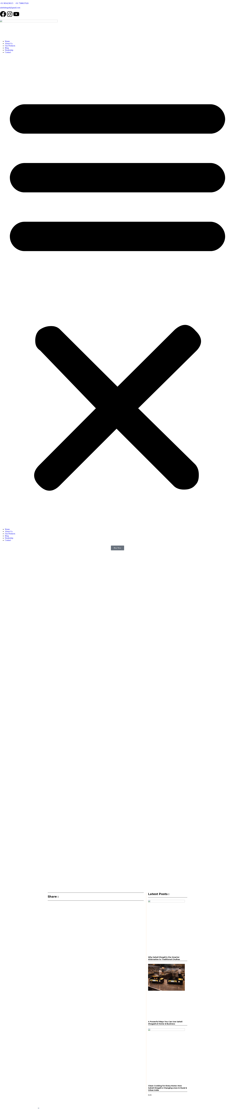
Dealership (9, 50)
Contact (8, 52)
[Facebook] (3, 14)
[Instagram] (10, 14)
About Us (8, 43)
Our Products (10, 46)
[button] (117, 290)
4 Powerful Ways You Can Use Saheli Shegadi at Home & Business (165, 1023)
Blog (7, 48)
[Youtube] (16, 14)
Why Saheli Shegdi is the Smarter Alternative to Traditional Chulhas (164, 958)
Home (7, 41)
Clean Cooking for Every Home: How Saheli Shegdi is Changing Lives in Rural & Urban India (167, 1088)
